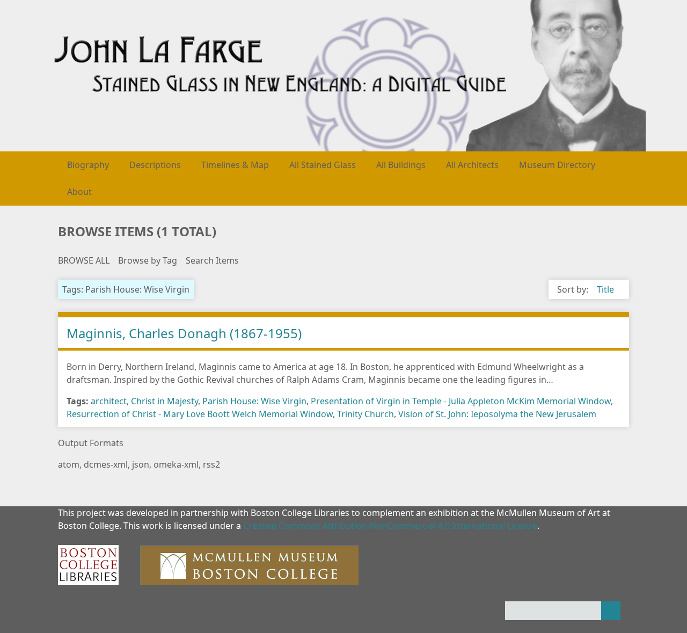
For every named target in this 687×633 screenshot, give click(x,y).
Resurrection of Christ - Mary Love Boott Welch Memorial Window (200, 414)
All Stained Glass (322, 165)
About (79, 192)
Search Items (212, 260)
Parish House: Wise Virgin (254, 401)
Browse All (83, 260)
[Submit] (610, 610)
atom (68, 464)
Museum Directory (557, 165)
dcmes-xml (106, 464)
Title (605, 289)
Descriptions (155, 165)
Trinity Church (365, 414)
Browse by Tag (147, 260)
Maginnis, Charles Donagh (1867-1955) (184, 333)
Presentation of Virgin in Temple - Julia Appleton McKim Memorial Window (461, 401)
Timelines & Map (235, 165)
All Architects (472, 165)
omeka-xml (176, 464)
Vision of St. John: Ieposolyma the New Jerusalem (497, 414)
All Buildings (401, 165)
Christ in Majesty (164, 401)
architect (109, 401)
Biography (88, 165)
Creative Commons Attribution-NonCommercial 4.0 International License (390, 526)
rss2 (211, 464)
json (140, 464)
